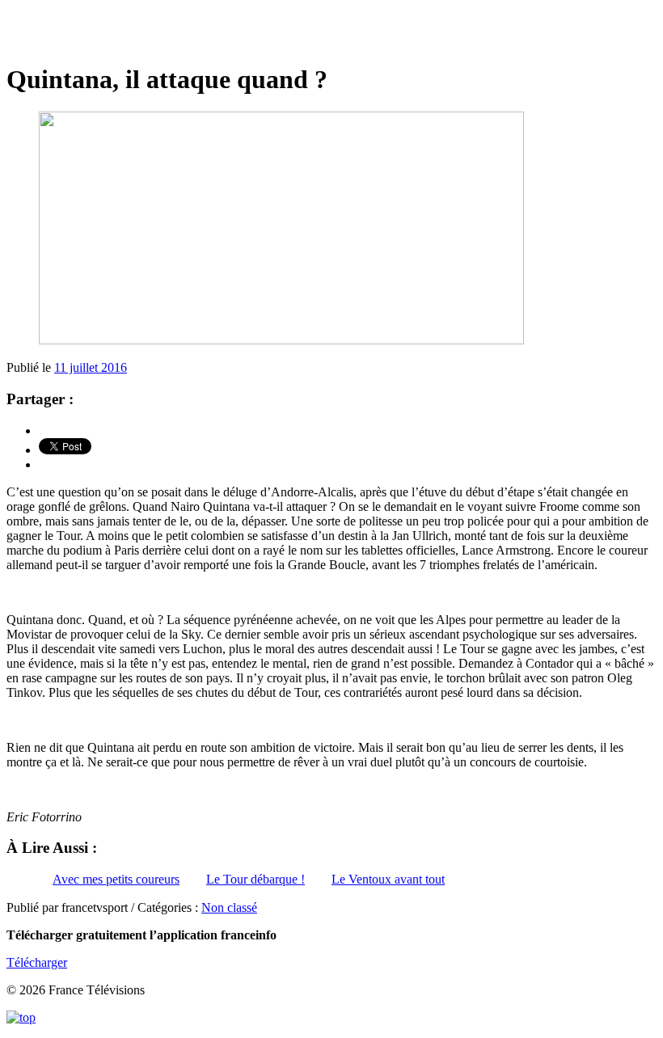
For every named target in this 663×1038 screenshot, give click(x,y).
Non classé (229, 907)
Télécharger (36, 962)
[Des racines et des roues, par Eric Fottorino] (331, 32)
